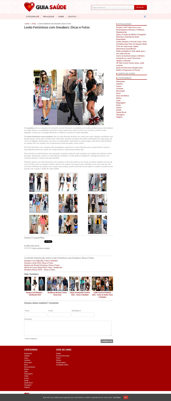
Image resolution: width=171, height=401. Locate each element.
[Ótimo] (31, 248)
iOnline (58, 360)
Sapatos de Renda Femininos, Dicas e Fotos (42, 265)
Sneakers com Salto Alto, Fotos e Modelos (41, 261)
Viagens (119, 117)
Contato (72, 16)
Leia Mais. (117, 397)
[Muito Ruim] (25, 248)
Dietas (118, 98)
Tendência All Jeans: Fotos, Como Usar (57, 294)
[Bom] (29, 248)
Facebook (145, 17)
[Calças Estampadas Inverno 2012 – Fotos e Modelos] (80, 290)
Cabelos (119, 84)
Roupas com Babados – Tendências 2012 (34, 294)
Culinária (119, 89)
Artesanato (120, 81)
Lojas (118, 100)
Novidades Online (62, 365)
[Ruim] (26, 248)
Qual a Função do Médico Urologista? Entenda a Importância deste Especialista (131, 36)
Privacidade (48, 16)
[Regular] (28, 248)
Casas (118, 86)
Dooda (58, 354)
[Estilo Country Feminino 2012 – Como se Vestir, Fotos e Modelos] (102, 290)
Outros (119, 107)
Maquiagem (121, 103)
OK (126, 397)
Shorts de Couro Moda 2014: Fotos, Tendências (43, 267)
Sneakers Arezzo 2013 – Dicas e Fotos (39, 270)
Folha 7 (58, 358)
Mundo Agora (61, 363)
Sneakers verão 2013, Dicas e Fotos (38, 263)
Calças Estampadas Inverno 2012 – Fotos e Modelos (80, 294)
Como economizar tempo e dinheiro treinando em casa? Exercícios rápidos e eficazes (130, 58)
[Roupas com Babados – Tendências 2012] (34, 290)
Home (27, 24)
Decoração (120, 91)
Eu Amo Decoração (62, 356)
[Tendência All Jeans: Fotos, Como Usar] (57, 290)
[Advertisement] (45, 50)
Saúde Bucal (121, 112)
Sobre (61, 16)
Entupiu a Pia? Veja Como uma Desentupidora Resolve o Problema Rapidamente (130, 29)
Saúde (118, 110)
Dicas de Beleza (122, 96)
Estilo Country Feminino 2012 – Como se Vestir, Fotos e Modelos (102, 295)
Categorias (31, 16)
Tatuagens (120, 115)
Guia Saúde (45, 6)
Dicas (118, 93)
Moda (34, 24)
